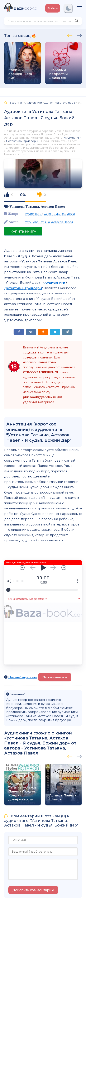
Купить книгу (23, 231)
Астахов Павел (53, 206)
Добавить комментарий (33, 890)
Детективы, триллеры (22, 141)
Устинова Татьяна (24, 206)
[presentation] (69, 35)
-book (27, 8)
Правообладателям (22, 677)
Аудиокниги (72, 137)
